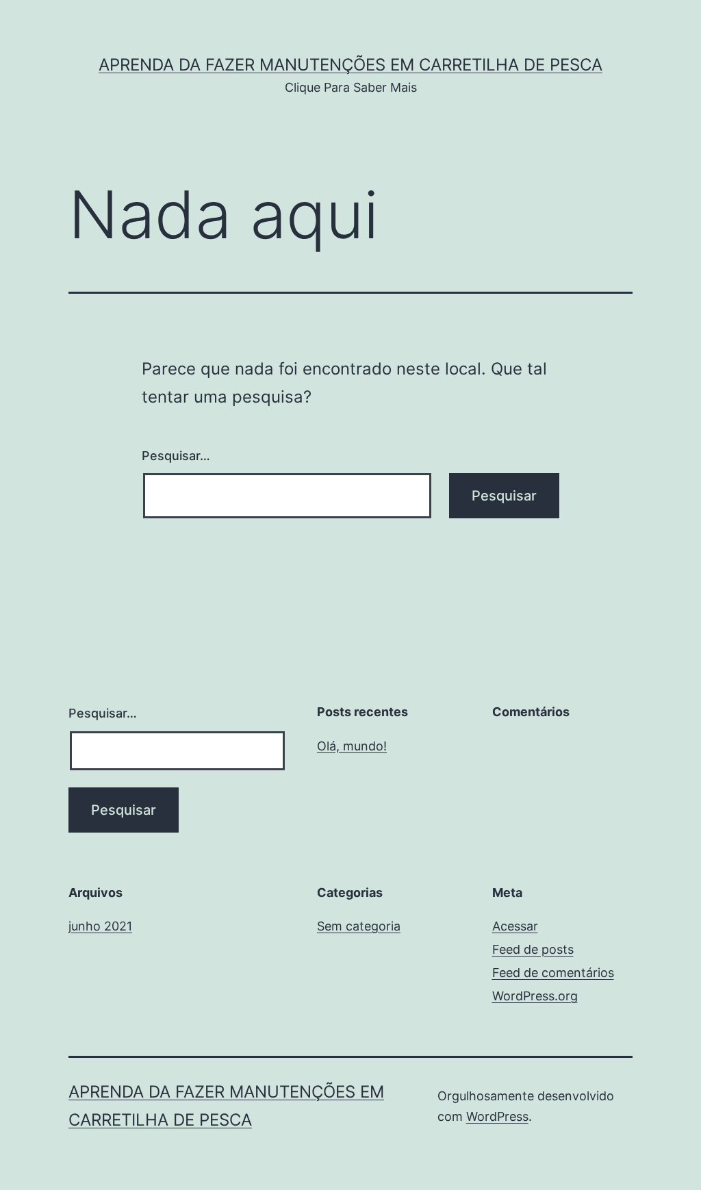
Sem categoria (358, 926)
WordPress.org (535, 996)
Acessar (515, 926)
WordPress (497, 1116)
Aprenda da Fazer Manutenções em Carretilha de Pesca (350, 65)
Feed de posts (533, 949)
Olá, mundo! (352, 746)
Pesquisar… (176, 455)
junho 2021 (100, 926)
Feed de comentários (553, 972)
